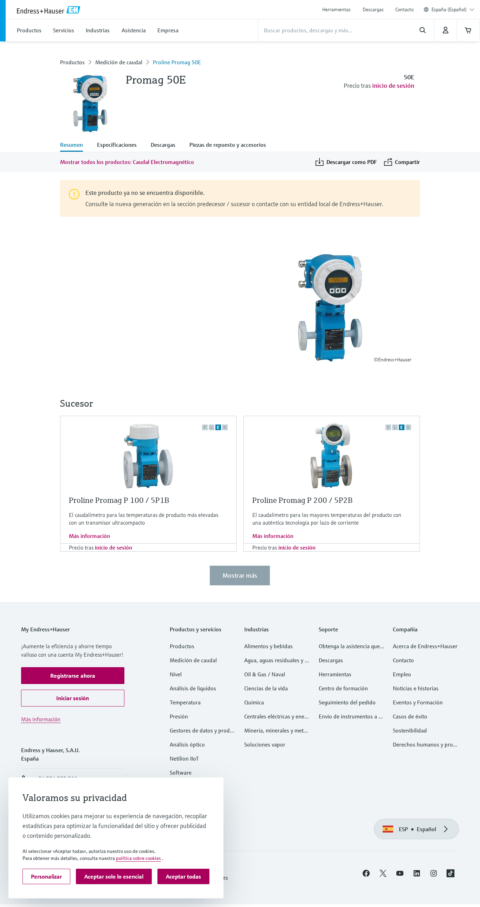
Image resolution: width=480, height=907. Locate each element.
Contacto (404, 9)
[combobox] (453, 9)
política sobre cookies (138, 858)
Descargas (373, 9)
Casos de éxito (410, 716)
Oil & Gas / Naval (264, 674)
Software (181, 772)
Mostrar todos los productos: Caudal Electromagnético (127, 161)
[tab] (75, 145)
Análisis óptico (187, 744)
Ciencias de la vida (266, 688)
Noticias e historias (416, 688)
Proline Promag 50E (177, 62)
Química (254, 702)
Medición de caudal (118, 62)
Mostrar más (239, 575)
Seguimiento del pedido (347, 702)
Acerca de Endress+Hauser (425, 646)
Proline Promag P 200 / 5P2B (302, 500)
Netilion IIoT (184, 758)
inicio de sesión (393, 85)
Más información (89, 535)
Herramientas (336, 9)
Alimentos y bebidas (268, 646)
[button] (72, 675)
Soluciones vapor (264, 744)
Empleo (402, 674)
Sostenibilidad (410, 730)
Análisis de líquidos (193, 688)
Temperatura (185, 702)
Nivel (176, 674)
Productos (72, 62)
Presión (179, 716)
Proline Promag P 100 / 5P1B (119, 500)
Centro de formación (343, 688)
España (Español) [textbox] (449, 9)
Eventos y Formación (418, 702)
